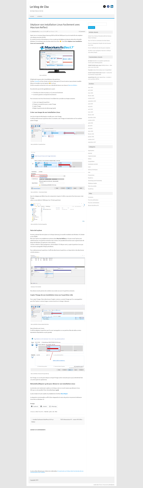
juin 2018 (90, 125)
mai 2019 (90, 106)
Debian (89, 158)
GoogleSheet (91, 161)
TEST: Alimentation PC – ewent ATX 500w (71, 419)
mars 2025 (90, 87)
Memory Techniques (93, 169)
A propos (39, 16)
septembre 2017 (92, 142)
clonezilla (36, 81)
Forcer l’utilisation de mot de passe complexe (99, 47)
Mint (89, 172)
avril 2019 (90, 109)
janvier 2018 (91, 136)
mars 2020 (90, 93)
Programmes (91, 175)
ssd (53, 411)
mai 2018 (90, 128)
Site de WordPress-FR (93, 205)
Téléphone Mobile (92, 183)
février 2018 (91, 134)
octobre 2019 (91, 98)
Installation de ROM (93, 164)
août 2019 (90, 103)
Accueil (32, 16)
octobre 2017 (91, 139)
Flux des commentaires (93, 202)
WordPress (90, 188)
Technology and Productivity (95, 180)
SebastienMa (35, 31)
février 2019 (91, 114)
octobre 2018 (91, 120)
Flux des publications (93, 200)
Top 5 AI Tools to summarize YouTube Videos (99, 40)
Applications (91, 150)
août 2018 (90, 123)
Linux (36, 411)
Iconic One (96, 484)
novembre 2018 (92, 117)
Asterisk (90, 153)
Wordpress (111, 484)
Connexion (90, 197)
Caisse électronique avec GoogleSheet (102, 70)
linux (56, 411)
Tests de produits (92, 186)
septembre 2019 (92, 101)
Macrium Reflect (72, 85)
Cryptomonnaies (92, 156)
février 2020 (91, 95)
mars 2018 (90, 131)
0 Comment (82, 31)
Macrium (46, 411)
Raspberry (90, 177)
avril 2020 (90, 90)
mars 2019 (90, 112)
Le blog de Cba (39, 6)
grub (50, 411)
